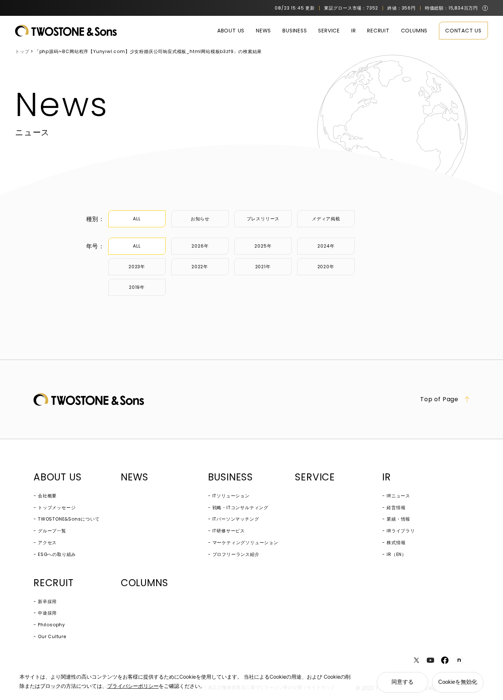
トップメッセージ (56, 507)
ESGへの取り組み (57, 554)
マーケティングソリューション (245, 542)
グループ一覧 (52, 531)
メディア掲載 (326, 219)
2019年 (137, 287)
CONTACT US (463, 30)
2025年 (262, 246)
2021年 (263, 266)
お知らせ (200, 219)
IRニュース (398, 496)
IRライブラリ (401, 531)
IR (353, 30)
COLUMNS (414, 30)
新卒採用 (47, 601)
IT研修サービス (228, 531)
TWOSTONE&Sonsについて (69, 519)
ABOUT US (231, 30)
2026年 (199, 246)
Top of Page (439, 399)
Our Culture (52, 636)
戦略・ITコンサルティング (240, 507)
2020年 (325, 266)
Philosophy (51, 625)
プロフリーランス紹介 (236, 554)
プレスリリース (263, 219)
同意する (402, 682)
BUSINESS (294, 30)
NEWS (263, 30)
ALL (136, 219)
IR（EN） (397, 554)
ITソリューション (231, 496)
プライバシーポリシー (133, 686)
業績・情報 (398, 519)
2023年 (137, 266)
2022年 (199, 266)
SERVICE (329, 30)
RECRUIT (378, 30)
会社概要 (47, 496)
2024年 (325, 246)
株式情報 (396, 542)
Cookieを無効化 (457, 682)
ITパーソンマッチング (235, 519)
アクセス (47, 542)
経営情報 (396, 507)
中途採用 (47, 613)
